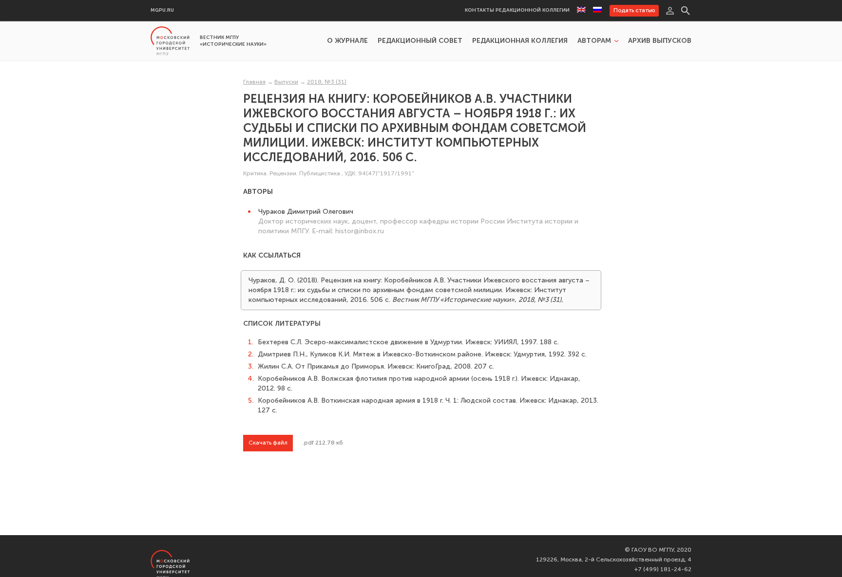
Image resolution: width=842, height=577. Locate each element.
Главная (254, 81)
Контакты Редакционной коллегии (517, 10)
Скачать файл (268, 442)
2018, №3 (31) (326, 81)
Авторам (594, 41)
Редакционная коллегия (520, 41)
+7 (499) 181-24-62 (662, 569)
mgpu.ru (162, 10)
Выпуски (286, 81)
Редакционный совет (420, 41)
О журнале (347, 41)
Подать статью (634, 10)
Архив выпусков (659, 41)
